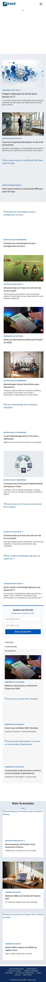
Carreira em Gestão (13, 892)
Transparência (31, 969)
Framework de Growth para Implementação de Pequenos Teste (23, 488)
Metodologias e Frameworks (15, 239)
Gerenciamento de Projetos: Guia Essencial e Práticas (20, 847)
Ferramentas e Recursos (13, 336)
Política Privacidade (16, 969)
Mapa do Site (32, 980)
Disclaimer (9, 973)
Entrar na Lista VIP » (23, 632)
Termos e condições (31, 971)
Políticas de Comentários (25, 973)
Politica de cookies (14, 971)
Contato (17, 975)
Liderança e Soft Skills (11, 90)
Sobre (39, 973)
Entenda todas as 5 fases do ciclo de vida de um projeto (23, 293)
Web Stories (27, 975)
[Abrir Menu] (40, 4)
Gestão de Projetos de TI (12, 138)
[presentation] (23, 73)
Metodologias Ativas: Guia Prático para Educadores (22, 389)
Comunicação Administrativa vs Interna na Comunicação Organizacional (23, 773)
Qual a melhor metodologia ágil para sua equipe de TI (23, 592)
